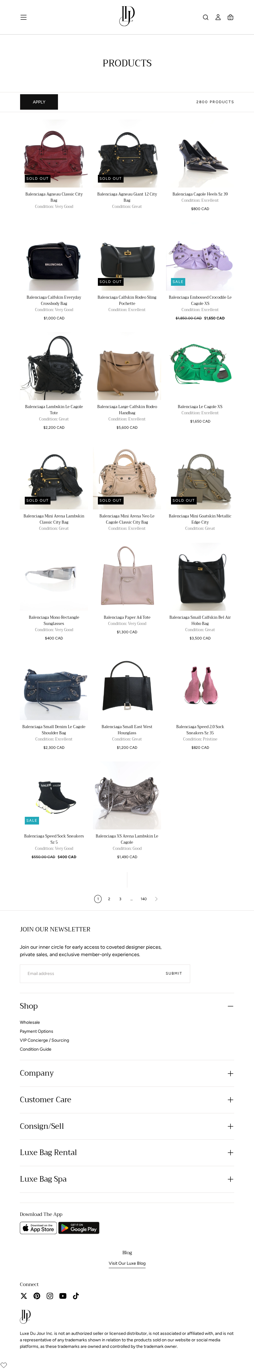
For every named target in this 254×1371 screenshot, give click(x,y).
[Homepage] (127, 17)
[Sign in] (218, 17)
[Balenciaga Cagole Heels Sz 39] (200, 154)
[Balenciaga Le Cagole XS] (200, 366)
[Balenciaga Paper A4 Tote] (127, 577)
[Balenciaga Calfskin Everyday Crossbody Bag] (54, 257)
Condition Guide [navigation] (35, 1049)
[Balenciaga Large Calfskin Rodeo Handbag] (127, 366)
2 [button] (109, 899)
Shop (29, 1006)
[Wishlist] (3, 1365)
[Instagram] (50, 1296)
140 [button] (144, 899)
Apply (39, 102)
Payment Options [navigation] (36, 1031)
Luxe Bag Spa (43, 1179)
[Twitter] (24, 1296)
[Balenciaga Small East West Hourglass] (127, 686)
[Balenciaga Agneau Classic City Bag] (54, 154)
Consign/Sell (42, 1126)
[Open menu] (23, 17)
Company (37, 1073)
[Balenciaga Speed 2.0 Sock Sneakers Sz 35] (200, 686)
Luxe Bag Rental (48, 1152)
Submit (174, 973)
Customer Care (45, 1099)
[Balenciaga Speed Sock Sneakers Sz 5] (54, 795)
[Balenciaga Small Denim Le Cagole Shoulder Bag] (54, 686)
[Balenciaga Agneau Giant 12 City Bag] (127, 154)
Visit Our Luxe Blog (127, 1263)
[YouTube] (63, 1296)
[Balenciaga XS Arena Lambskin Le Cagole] (127, 795)
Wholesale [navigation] (30, 1022)
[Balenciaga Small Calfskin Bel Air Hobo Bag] (200, 577)
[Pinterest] (37, 1296)
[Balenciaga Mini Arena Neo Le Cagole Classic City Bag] (127, 475)
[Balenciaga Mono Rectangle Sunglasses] (54, 577)
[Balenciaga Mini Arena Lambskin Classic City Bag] (54, 475)
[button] (230, 17)
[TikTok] (76, 1296)
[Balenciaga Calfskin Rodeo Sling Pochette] (127, 257)
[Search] (205, 17)
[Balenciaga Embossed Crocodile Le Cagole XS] (200, 257)
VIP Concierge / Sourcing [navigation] (44, 1040)
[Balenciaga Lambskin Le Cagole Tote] (54, 366)
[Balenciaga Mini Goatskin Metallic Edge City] (200, 475)
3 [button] (120, 899)
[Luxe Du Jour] (25, 1318)
